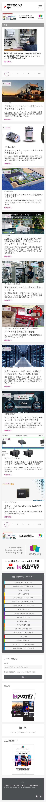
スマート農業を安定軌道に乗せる (19, 331)
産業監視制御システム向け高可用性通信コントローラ (23, 288)
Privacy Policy (34, 785)
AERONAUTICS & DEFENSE (23, 582)
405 (39, 74)
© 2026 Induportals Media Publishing (19, 788)
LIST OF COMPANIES (11, 790)
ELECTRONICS (23, 609)
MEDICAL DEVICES (23, 621)
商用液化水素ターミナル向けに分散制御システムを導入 (23, 195)
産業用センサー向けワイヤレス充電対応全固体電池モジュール (23, 151)
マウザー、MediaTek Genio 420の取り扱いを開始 (22, 507)
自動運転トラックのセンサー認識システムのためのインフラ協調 (23, 107)
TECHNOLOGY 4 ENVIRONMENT (23, 644)
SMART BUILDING (23, 640)
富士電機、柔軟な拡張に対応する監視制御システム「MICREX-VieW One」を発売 (23, 462)
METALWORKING (23, 625)
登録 (23, 677)
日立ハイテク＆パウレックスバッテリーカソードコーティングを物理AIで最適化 (23, 418)
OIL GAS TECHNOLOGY (23, 629)
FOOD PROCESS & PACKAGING (23, 613)
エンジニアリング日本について (15, 785)
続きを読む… (8, 62)
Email (6, 663)
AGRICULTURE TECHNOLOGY (23, 586)
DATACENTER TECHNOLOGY (23, 606)
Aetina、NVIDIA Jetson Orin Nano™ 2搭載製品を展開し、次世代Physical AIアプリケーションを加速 (22, 241)
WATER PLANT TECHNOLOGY (23, 648)
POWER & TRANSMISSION (23, 633)
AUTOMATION (23, 590)
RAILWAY (23, 637)
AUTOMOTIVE (23, 594)
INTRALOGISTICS (23, 617)
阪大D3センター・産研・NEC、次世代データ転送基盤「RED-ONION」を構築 (22, 372)
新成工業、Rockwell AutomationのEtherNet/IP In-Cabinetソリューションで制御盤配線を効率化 (22, 56)
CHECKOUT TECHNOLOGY (23, 598)
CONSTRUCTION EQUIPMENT (23, 602)
